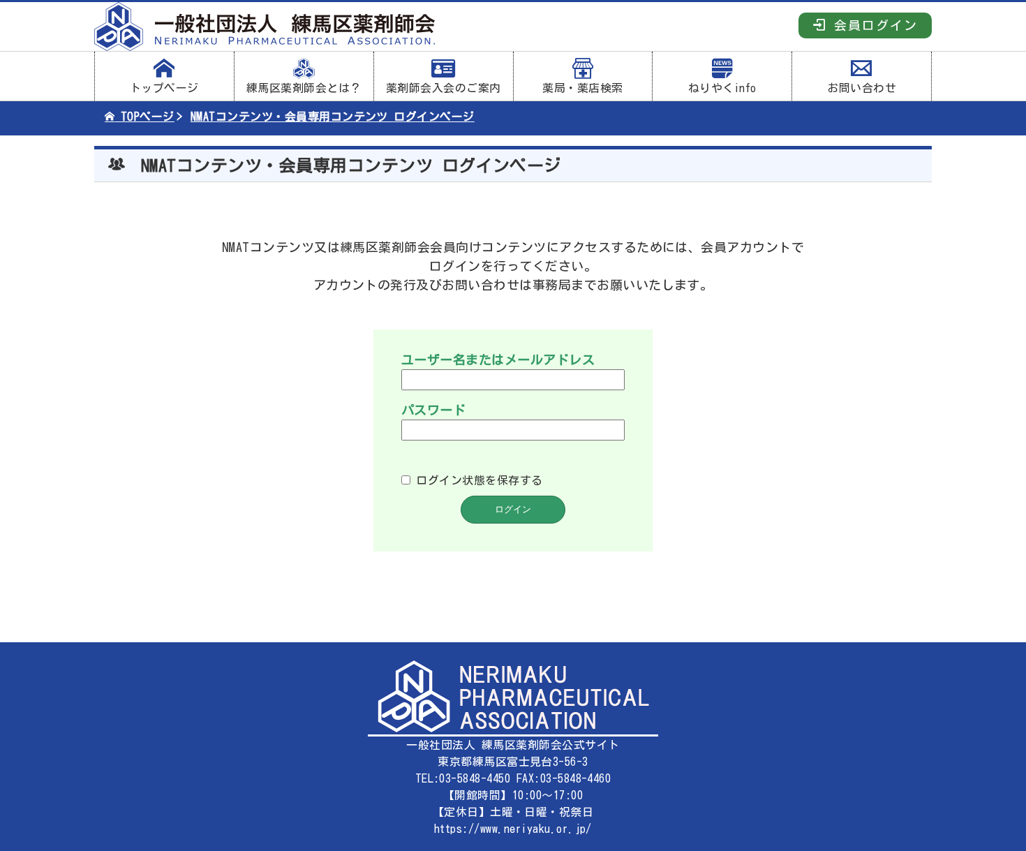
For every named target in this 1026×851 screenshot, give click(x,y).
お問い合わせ (861, 88)
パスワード (433, 410)
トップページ (164, 88)
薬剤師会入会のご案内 (443, 88)
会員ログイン (872, 25)
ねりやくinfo (722, 88)
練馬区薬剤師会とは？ (304, 88)
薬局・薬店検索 (582, 88)
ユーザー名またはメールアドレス (498, 359)
